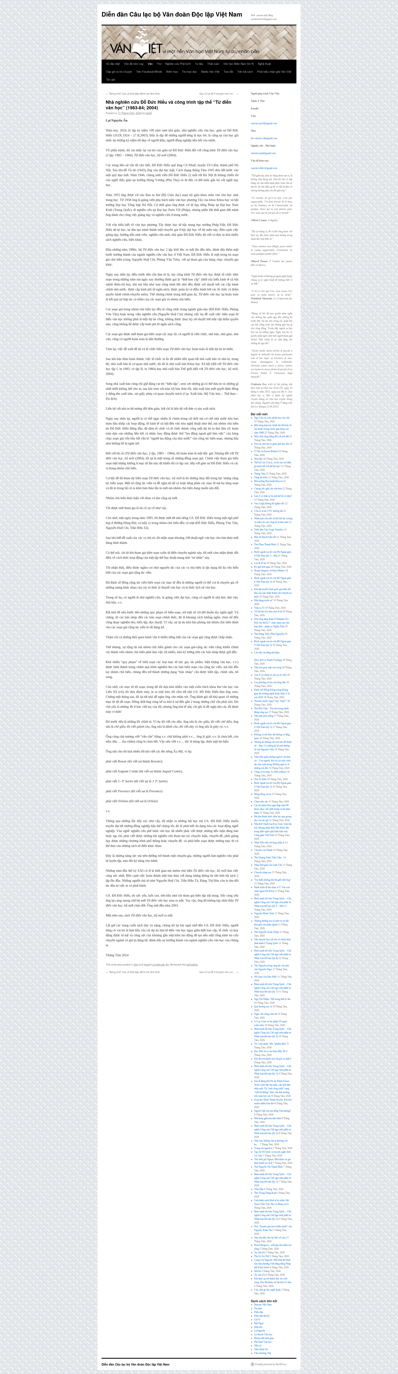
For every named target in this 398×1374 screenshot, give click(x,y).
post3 (149, 113)
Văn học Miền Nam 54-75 (238, 64)
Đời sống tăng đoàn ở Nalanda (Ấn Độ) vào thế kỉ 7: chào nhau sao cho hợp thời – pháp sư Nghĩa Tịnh (271, 623)
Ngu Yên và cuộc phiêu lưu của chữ (272, 417)
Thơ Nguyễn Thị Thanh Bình (268, 1166)
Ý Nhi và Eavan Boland (266, 451)
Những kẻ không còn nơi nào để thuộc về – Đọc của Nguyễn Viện (273, 746)
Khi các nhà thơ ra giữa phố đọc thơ (271, 443)
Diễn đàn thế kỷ (262, 1315)
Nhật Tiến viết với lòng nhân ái (269, 842)
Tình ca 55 (259, 607)
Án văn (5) (259, 1274)
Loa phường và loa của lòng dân (270, 682)
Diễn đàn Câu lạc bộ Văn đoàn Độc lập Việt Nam (172, 14)
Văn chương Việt (262, 1353)
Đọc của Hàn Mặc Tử (269, 1051)
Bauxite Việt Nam (263, 1304)
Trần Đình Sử (261, 1349)
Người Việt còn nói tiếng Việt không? (272, 1110)
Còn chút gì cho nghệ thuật (267, 1289)
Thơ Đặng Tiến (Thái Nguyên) (269, 633)
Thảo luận (213, 64)
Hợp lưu (258, 1327)
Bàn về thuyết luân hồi (265, 537)
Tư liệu (199, 64)
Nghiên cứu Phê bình (178, 64)
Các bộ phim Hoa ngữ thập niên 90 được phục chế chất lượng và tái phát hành (272, 809)
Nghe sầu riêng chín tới (265, 1014)
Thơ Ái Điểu (260, 779)
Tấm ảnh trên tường (263, 715)
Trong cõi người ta (263, 1148)
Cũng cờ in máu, (270, 771)
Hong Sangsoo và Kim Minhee (269, 570)
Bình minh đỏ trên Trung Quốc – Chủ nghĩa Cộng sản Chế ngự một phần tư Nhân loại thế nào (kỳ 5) (272, 1070)
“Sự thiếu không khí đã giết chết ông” (272, 879)
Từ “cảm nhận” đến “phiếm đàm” (270, 1043)
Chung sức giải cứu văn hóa (268, 488)
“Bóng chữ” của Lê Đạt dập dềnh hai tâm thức (133, 93)
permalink (192, 964)
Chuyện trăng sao (262, 872)
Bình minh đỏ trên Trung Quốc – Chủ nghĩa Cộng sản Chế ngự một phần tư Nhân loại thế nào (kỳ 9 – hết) (272, 902)
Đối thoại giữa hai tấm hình (267, 1118)
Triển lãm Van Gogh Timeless (269, 529)
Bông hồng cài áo (262, 794)
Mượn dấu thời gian (264, 1338)
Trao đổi (228, 71)
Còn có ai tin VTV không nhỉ (268, 510)
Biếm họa (172, 71)
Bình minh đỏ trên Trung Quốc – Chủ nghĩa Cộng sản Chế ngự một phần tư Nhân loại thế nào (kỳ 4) (272, 1129)
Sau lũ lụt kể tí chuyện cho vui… (218, 93)
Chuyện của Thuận (263, 850)
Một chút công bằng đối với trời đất (271, 436)
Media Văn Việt (210, 71)
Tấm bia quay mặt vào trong (268, 667)
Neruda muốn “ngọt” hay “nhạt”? (270, 701)
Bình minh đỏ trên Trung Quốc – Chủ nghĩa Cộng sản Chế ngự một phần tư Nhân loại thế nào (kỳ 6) (272, 1032)
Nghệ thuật (264, 64)
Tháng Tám (259, 473)
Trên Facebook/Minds (149, 71)
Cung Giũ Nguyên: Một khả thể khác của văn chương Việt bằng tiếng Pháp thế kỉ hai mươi (272, 1263)
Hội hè (257, 1271)
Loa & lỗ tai (260, 563)
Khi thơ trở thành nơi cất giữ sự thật (271, 1058)
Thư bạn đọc (189, 71)
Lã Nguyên (259, 1330)
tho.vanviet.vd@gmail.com (264, 138)
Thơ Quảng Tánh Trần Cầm (268, 857)
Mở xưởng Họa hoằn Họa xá (268, 481)
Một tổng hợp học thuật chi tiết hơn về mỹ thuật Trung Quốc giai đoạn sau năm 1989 (272, 429)
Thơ (159, 64)
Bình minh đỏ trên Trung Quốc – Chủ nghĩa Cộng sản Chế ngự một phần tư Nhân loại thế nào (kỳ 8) (272, 954)
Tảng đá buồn (261, 477)
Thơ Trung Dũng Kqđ (265, 1192)
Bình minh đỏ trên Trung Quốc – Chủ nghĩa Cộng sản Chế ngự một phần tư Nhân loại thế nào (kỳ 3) (272, 1178)
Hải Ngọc (259, 1323)
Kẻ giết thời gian (262, 566)
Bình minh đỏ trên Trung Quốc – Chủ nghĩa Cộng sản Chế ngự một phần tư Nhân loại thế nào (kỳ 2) (272, 1215)
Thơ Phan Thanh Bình (265, 544)
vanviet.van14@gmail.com (264, 123)
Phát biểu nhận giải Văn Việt (274, 71)
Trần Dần (258, 1189)
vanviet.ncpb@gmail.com (263, 153)
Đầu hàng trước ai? (263, 600)
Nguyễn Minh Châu (264, 913)
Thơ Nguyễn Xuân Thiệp (266, 932)
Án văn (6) (259, 1252)
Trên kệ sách (245, 71)
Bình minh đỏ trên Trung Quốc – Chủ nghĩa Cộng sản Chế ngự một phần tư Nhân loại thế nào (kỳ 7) (272, 988)
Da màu (258, 1308)
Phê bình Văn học (263, 1341)
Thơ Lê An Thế (261, 1256)
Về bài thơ (268, 611)
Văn (150, 64)
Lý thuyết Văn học (263, 1334)
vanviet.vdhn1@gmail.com (264, 168)
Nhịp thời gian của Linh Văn (268, 864)
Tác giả (110, 79)
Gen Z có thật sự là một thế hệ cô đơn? (273, 496)
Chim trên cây (261, 801)
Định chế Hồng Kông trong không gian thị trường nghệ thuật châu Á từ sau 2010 (272, 693)
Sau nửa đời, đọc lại (270, 1237)
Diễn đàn (258, 1312)
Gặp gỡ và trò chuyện (119, 71)
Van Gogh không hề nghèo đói (269, 503)
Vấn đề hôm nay (134, 64)
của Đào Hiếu (265, 976)
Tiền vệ (257, 1345)
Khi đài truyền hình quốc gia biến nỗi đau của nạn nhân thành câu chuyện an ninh (273, 593)
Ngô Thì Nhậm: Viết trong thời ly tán (272, 999)
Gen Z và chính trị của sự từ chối (270, 674)
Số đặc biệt (113, 64)
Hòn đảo (258, 458)
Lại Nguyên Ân (160, 964)
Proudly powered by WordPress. (271, 1364)
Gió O (257, 1319)
